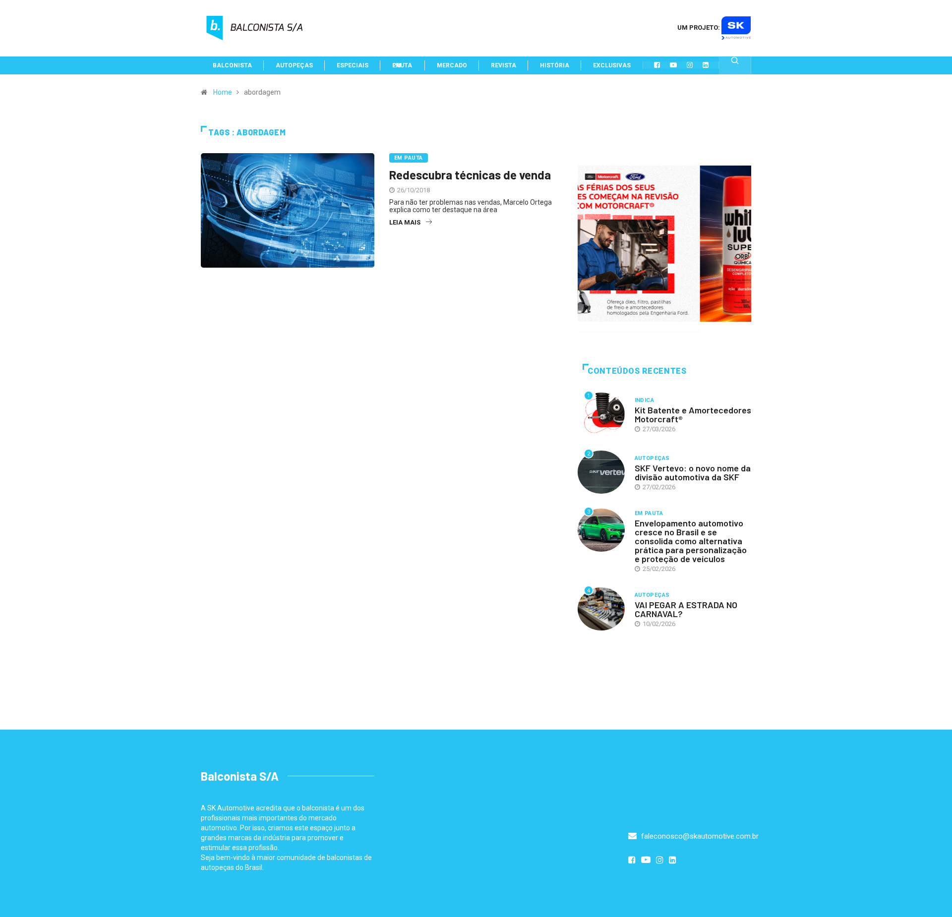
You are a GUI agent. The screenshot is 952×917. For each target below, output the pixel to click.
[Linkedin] (706, 65)
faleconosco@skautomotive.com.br (699, 836)
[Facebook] (657, 65)
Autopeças (652, 458)
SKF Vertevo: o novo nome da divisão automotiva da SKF (693, 472)
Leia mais (404, 222)
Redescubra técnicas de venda (470, 175)
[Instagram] (690, 65)
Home (222, 92)
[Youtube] (673, 65)
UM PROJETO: (699, 27)
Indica (644, 400)
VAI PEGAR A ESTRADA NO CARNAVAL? (686, 609)
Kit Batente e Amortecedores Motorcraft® (693, 414)
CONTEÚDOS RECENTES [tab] (637, 371)
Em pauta (408, 158)
